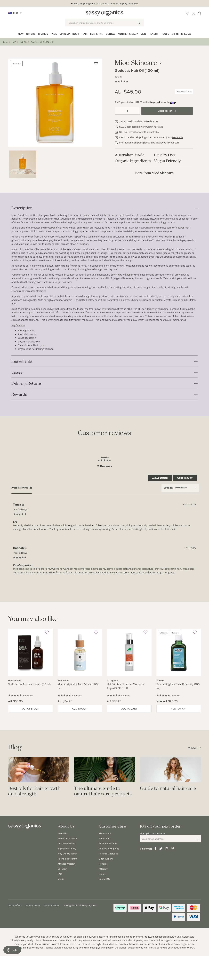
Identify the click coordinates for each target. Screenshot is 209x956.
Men (143, 34)
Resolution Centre (108, 843)
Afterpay (103, 868)
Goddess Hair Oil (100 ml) (42, 41)
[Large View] (22, 164)
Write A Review (185, 477)
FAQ (60, 873)
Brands (43, 34)
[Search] (139, 22)
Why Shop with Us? (67, 853)
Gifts (175, 34)
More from (154, 173)
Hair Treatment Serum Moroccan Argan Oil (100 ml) (126, 686)
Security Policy (51, 905)
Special (186, 34)
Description (21, 208)
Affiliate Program (66, 863)
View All (192, 748)
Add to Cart (167, 111)
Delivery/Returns (26, 383)
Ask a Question (160, 477)
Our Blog (62, 868)
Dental (110, 34)
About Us (62, 833)
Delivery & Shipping (109, 848)
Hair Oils (23, 41)
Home (5, 41)
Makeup (64, 34)
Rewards (19, 394)
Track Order (104, 838)
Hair (85, 34)
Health (153, 34)
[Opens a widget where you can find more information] (12, 950)
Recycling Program (67, 858)
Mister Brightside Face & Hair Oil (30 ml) (78, 686)
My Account (105, 833)
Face (54, 34)
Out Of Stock (30, 708)
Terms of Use (15, 905)
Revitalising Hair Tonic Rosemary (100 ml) (178, 686)
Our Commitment (66, 843)
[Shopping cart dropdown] (199, 12)
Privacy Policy (32, 905)
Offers (30, 34)
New (21, 34)
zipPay (102, 873)
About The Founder (67, 838)
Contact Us (104, 878)
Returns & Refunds (108, 853)
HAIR (14, 41)
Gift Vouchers (106, 858)
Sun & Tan (96, 34)
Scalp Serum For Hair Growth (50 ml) (29, 684)
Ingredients (21, 361)
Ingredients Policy (67, 848)
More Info (177, 137)
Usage (16, 372)
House (165, 34)
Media (61, 878)
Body (75, 34)
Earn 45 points (184, 91)
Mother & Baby (128, 34)
